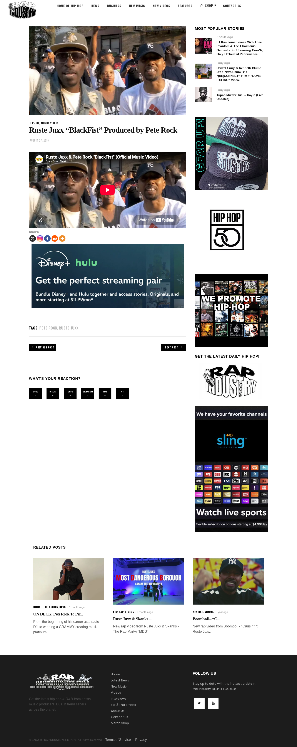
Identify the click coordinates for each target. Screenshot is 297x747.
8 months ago (77, 607)
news (62, 607)
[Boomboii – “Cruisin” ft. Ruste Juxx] (228, 581)
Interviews (118, 698)
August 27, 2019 (39, 140)
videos (54, 123)
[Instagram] (40, 238)
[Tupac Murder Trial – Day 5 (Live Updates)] (203, 94)
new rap (118, 611)
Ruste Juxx (68, 328)
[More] (62, 238)
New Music (119, 686)
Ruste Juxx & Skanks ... (132, 619)
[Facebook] (47, 238)
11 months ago (145, 612)
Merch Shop (120, 723)
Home (115, 674)
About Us (117, 711)
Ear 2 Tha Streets (124, 705)
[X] (32, 238)
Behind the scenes (45, 607)
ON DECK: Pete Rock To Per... (58, 614)
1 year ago (222, 612)
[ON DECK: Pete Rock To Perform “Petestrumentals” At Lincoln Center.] (68, 579)
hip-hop (35, 123)
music (45, 123)
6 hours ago (225, 37)
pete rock (48, 328)
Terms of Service (118, 740)
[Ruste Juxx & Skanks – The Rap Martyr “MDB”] (148, 581)
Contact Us (119, 717)
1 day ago (223, 63)
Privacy (141, 740)
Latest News (120, 680)
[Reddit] (55, 238)
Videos (116, 692)
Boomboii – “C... (206, 619)
